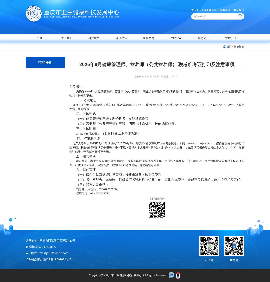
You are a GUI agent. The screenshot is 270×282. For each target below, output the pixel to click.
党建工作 (230, 38)
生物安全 (176, 38)
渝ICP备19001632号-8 (57, 259)
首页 (39, 38)
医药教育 (148, 38)
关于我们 (66, 38)
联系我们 (239, 10)
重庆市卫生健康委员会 (203, 10)
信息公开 (203, 38)
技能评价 (239, 46)
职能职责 (225, 10)
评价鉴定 (121, 38)
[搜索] (240, 16)
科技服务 (94, 38)
